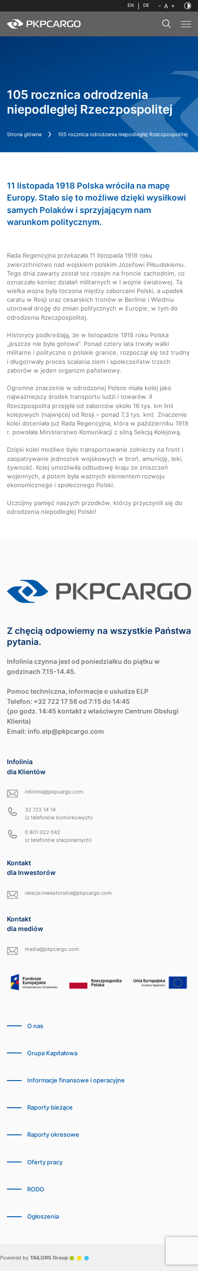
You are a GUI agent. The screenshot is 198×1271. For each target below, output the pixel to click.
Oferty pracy (45, 1162)
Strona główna (24, 134)
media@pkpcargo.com (52, 949)
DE (146, 5)
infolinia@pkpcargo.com (54, 791)
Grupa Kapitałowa (52, 1053)
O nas (35, 1026)
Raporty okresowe (53, 1134)
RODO (35, 1189)
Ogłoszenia (43, 1216)
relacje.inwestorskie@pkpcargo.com (68, 893)
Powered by (34, 1257)
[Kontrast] (187, 5)
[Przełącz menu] (186, 24)
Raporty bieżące (50, 1107)
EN (131, 5)
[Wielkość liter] (166, 6)
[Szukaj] (167, 24)
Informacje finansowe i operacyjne (76, 1080)
